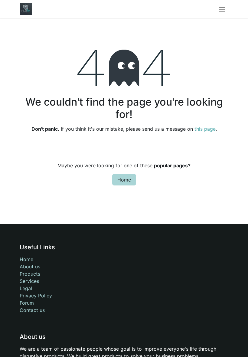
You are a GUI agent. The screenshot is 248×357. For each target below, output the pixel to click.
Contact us (32, 310)
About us (30, 267)
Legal (26, 288)
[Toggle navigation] (222, 9)
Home (124, 180)
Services (29, 281)
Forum (27, 303)
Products (30, 274)
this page (205, 129)
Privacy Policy (36, 296)
